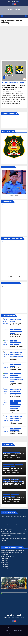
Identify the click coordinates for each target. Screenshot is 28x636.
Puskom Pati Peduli (19, 356)
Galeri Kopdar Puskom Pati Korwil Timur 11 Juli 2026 (13, 484)
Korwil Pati (12, 406)
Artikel (3, 82)
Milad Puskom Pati (18, 331)
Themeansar (24, 627)
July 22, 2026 (7, 472)
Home (7, 630)
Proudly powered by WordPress (7, 627)
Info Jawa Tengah (17, 373)
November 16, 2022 (7, 91)
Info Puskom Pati (17, 319)
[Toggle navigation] (13, 16)
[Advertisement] (14, 40)
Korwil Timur (17, 391)
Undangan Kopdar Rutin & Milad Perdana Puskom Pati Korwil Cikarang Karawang (13, 87)
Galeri (9, 479)
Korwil (16, 82)
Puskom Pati (14, 9)
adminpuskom (17, 91)
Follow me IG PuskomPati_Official (15, 630)
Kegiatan (8, 82)
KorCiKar (12, 82)
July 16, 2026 (7, 487)
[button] (23, 16)
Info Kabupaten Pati (17, 352)
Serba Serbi (12, 381)
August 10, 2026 (8, 457)
